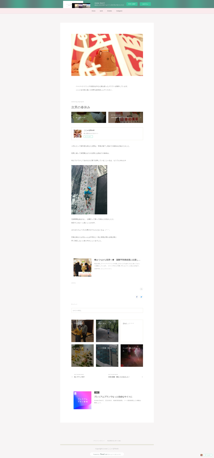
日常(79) (73, 283)
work (101, 11)
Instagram (119, 11)
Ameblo (109, 11)
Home (93, 11)
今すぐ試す (132, 4)
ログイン (145, 4)
